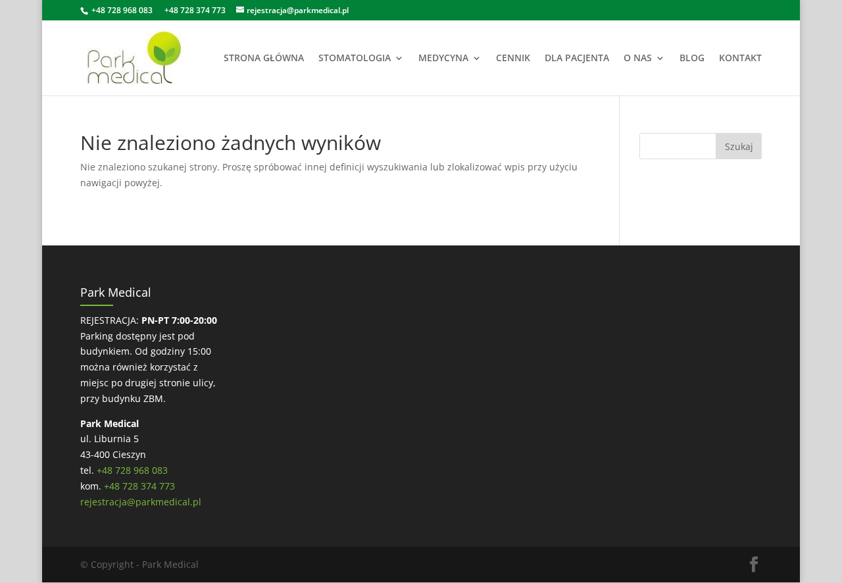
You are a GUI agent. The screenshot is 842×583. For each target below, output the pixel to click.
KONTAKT (740, 58)
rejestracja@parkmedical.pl (140, 501)
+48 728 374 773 (195, 10)
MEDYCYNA (443, 58)
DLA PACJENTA (577, 58)
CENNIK (513, 58)
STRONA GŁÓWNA (264, 58)
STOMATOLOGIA (354, 58)
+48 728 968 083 (122, 10)
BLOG (692, 58)
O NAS (638, 58)
